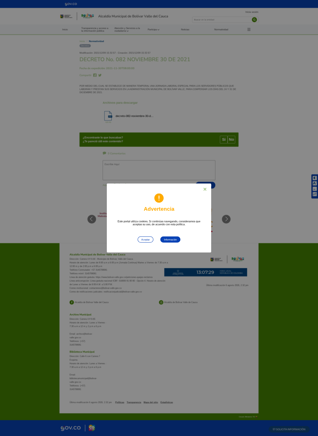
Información (170, 239)
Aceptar (145, 239)
